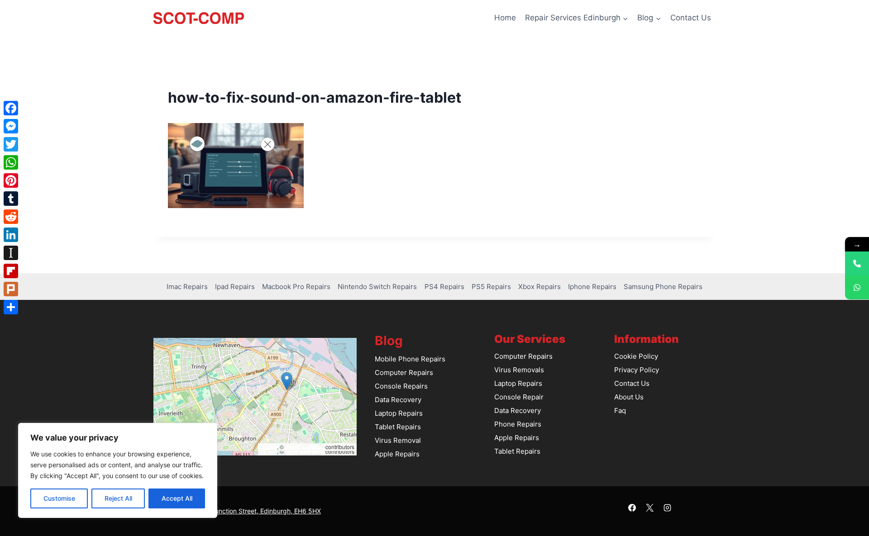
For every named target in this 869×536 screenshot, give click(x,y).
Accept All (177, 498)
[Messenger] (11, 126)
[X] (650, 507)
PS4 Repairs (444, 286)
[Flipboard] (11, 271)
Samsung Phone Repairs (663, 286)
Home (505, 17)
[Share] (11, 307)
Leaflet (268, 447)
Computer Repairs (404, 372)
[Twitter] (11, 144)
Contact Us (690, 17)
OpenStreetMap (304, 447)
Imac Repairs (187, 286)
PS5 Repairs (491, 286)
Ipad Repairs (235, 286)
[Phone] (857, 263)
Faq (620, 410)
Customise (59, 498)
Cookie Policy (636, 356)
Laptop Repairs (399, 413)
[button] (286, 381)
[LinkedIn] (11, 235)
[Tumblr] (11, 199)
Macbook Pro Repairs (296, 286)
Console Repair (519, 397)
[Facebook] (632, 507)
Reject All (118, 498)
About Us (629, 397)
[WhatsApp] (11, 162)
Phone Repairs (517, 424)
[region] (117, 470)
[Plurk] (11, 289)
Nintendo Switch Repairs (377, 286)
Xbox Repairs (539, 286)
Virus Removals (519, 369)
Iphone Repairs (592, 286)
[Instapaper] (11, 253)
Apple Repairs (397, 454)
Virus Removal (398, 440)
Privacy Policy (636, 369)
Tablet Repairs (398, 426)
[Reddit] (11, 217)
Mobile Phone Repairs (410, 359)
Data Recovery (398, 399)
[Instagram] (667, 507)
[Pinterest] (11, 180)
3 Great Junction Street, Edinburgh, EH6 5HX (254, 511)
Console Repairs (401, 386)
